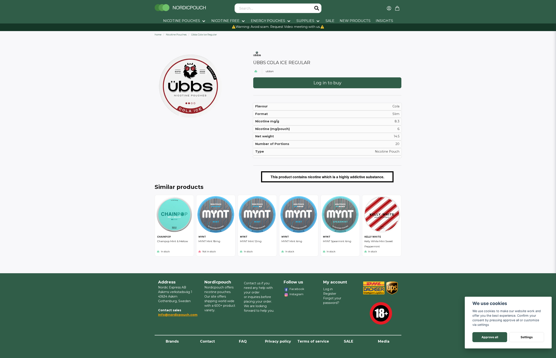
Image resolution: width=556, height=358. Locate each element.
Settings (527, 337)
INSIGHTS (384, 21)
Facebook (297, 289)
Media (383, 341)
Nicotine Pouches (181, 21)
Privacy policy (278, 341)
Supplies (305, 21)
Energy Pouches (268, 21)
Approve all (490, 337)
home (158, 34)
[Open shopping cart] (397, 8)
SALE (330, 21)
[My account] (389, 8)
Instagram (296, 294)
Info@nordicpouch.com (177, 315)
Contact (207, 341)
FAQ (243, 341)
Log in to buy (327, 82)
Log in (328, 289)
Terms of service (313, 341)
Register (329, 294)
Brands (172, 341)
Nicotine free (225, 21)
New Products (355, 21)
